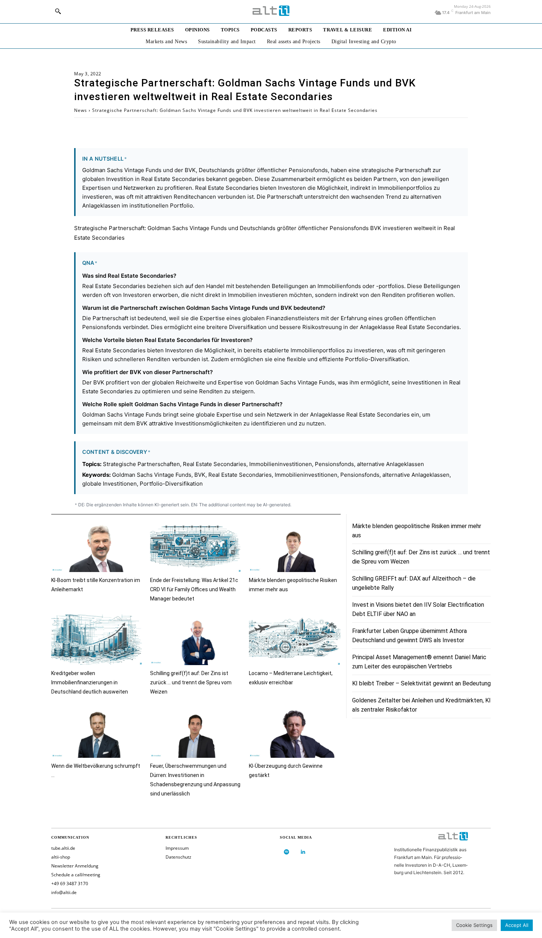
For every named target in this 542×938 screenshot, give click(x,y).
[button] (58, 11)
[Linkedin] (302, 852)
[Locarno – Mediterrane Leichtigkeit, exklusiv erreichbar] (294, 640)
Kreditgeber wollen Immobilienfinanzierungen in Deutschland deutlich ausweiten (89, 682)
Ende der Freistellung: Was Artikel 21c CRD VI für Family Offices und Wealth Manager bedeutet (194, 589)
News (80, 110)
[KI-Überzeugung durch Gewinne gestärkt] (294, 733)
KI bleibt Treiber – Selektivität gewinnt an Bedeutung (421, 683)
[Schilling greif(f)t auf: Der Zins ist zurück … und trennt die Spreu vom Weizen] (196, 640)
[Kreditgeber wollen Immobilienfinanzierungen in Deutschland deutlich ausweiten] (97, 640)
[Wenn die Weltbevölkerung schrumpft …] (97, 733)
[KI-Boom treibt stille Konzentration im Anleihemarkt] (97, 547)
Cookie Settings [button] (474, 925)
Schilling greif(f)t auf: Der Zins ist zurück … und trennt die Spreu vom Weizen (191, 682)
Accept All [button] (516, 925)
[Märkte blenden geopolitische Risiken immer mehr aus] (294, 547)
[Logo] (271, 11)
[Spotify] (286, 852)
